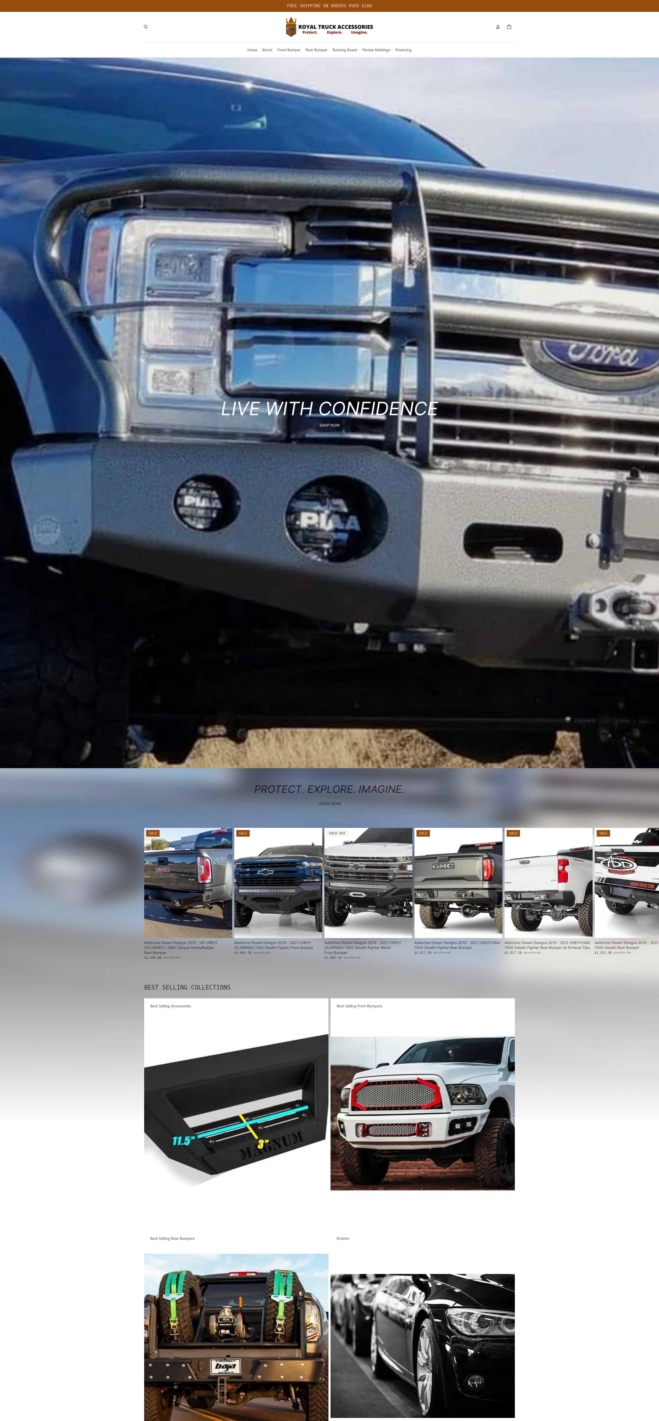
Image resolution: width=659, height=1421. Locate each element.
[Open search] (145, 26)
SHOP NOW (329, 425)
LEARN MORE (329, 803)
